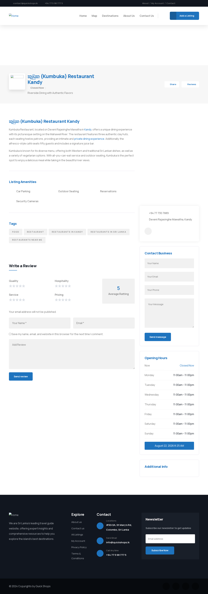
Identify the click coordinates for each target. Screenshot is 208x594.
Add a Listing (187, 15)
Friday (148, 414)
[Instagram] (192, 3)
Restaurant (35, 231)
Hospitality (62, 281)
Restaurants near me (27, 239)
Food (15, 231)
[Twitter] (187, 3)
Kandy (87, 129)
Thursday (150, 404)
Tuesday (150, 385)
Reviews (191, 84)
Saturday (150, 423)
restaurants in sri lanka (108, 231)
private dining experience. (89, 139)
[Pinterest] (198, 3)
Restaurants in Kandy (67, 231)
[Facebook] (181, 3)
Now (147, 365)
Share (173, 84)
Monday (149, 375)
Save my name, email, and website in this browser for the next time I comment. (57, 334)
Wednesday (152, 394)
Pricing (59, 295)
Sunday (149, 433)
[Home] (14, 16)
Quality (13, 281)
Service (13, 295)
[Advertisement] (169, 139)
